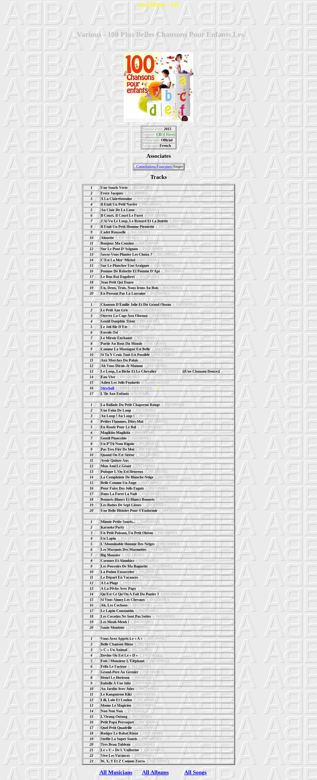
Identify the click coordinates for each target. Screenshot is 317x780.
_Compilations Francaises (153, 166)
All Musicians (116, 772)
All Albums (155, 772)
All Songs (195, 772)
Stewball (107, 388)
